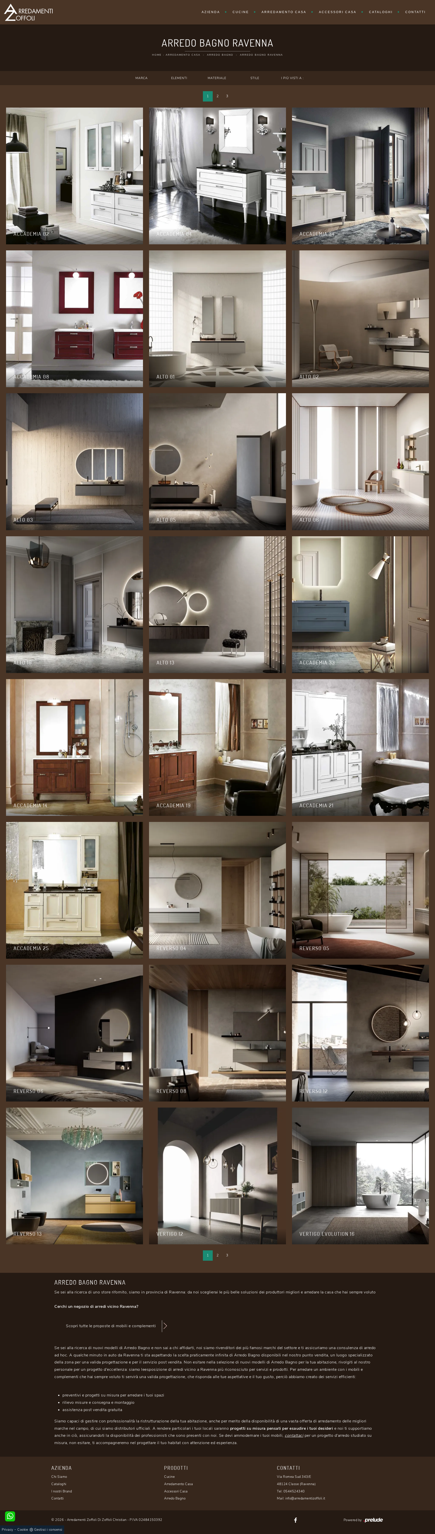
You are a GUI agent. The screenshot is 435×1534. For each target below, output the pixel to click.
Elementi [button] (179, 78)
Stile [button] (254, 78)
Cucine (241, 12)
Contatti (415, 12)
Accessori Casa (337, 12)
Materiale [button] (217, 78)
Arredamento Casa (284, 12)
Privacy (7, 1529)
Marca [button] (141, 78)
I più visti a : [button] (292, 78)
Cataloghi (381, 12)
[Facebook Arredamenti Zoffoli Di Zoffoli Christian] (295, 1519)
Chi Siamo (59, 1477)
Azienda (211, 12)
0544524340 (294, 1491)
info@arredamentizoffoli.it (305, 1498)
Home (157, 55)
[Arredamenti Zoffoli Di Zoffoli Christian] (28, 12)
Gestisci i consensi (48, 1529)
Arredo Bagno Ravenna (261, 55)
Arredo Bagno (220, 55)
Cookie (22, 1529)
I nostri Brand (61, 1491)
